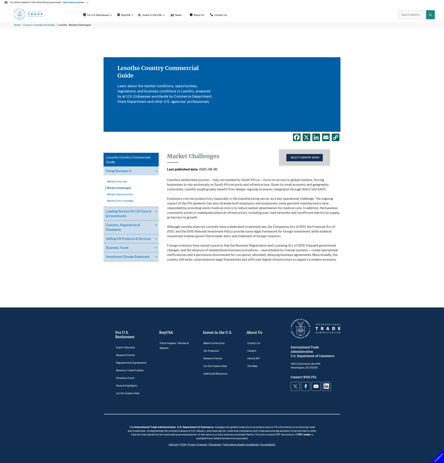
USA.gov (173, 444)
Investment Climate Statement (128, 257)
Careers (251, 350)
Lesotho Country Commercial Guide (128, 159)
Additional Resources (215, 373)
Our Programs (211, 350)
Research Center (125, 355)
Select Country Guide (305, 157)
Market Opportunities (120, 194)
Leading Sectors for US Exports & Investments (128, 213)
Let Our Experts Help (127, 393)
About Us (254, 332)
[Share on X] (306, 137)
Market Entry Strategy (120, 200)
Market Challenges (119, 187)
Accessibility (268, 444)
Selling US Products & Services (128, 239)
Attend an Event (125, 377)
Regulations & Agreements (131, 362)
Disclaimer (215, 444)
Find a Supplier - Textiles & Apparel (174, 345)
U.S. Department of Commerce (195, 426)
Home (17, 24)
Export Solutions (125, 347)
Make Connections (214, 343)
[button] (97, 14)
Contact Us (253, 343)
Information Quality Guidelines (241, 444)
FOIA (183, 444)
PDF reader (304, 434)
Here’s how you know (74, 2)
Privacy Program (197, 444)
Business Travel (117, 248)
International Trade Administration (155, 426)
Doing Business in (118, 171)
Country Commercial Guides (39, 24)
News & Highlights (126, 385)
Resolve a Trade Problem (130, 370)
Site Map (252, 366)
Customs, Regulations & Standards (123, 227)
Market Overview (117, 181)
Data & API (253, 358)
